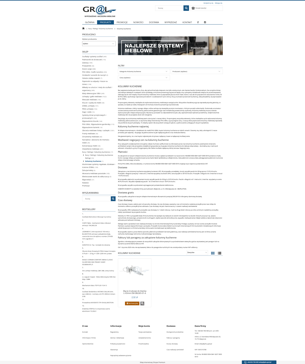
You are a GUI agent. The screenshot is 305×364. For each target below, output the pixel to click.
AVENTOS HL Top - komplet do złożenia (96, 245)
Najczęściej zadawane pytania (120, 355)
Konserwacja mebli (89, 146)
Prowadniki (86, 66)
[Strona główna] (99, 11)
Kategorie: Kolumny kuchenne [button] (130, 71)
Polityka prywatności (117, 344)
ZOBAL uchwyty (88, 106)
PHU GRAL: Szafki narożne (92, 72)
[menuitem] (89, 23)
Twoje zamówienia (144, 332)
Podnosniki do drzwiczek (92, 59)
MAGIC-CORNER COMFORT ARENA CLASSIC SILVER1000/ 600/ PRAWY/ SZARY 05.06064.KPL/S (97, 262)
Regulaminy (114, 332)
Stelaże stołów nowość (91, 78)
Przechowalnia (143, 344)
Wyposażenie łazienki (90, 127)
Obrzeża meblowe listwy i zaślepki (95, 130)
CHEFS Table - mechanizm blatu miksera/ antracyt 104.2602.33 (96, 224)
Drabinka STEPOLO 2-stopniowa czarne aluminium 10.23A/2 (96, 310)
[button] (142, 303)
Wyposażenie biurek (90, 121)
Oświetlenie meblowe (90, 149)
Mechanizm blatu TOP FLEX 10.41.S (94, 285)
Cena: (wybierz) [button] (125, 78)
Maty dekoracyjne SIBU (91, 93)
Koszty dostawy (172, 344)
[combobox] (170, 8)
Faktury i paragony (173, 338)
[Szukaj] (186, 8)
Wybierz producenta (89, 39)
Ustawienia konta (144, 338)
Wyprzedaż (86, 179)
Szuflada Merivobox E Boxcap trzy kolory (96, 217)
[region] (170, 46)
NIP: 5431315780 (200, 350)
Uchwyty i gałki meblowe (92, 96)
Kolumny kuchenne (93, 161)
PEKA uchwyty (87, 109)
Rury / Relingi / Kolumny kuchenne (96, 152)
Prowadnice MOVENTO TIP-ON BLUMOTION (98, 302)
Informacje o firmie (89, 338)
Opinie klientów (87, 344)
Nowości (85, 183)
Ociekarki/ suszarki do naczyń (94, 75)
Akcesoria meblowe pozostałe (94, 173)
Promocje (86, 186)
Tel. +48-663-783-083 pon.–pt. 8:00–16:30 (207, 332)
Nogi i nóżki (87, 112)
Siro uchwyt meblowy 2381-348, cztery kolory (98, 271)
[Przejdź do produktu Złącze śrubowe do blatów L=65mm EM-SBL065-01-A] (135, 275)
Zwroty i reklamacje (117, 338)
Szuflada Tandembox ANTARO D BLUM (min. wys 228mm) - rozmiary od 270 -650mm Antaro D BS (98, 294)
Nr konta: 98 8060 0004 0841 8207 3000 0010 (208, 355)
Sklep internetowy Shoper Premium (152, 362)
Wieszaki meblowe (89, 99)
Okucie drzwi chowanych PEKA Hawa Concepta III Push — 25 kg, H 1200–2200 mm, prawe (98, 252)
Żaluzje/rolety (87, 170)
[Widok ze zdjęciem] (212, 253)
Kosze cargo (87, 69)
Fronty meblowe (88, 133)
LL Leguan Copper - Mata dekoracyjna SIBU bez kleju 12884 (99, 278)
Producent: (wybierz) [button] (180, 71)
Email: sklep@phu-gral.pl (203, 344)
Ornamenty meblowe (90, 137)
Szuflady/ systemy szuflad (92, 56)
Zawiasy (85, 63)
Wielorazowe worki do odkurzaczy (95, 176)
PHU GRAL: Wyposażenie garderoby (96, 124)
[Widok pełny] (219, 253)
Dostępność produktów (175, 332)
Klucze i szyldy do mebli (91, 103)
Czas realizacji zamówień (175, 350)
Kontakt (85, 332)
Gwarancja (114, 350)
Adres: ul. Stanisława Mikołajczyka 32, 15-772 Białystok (208, 338)
